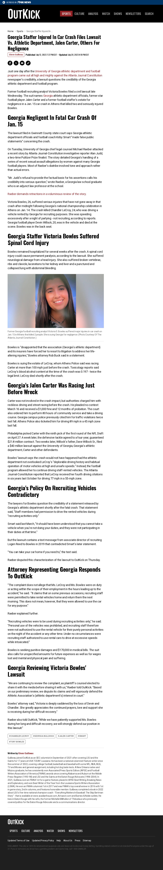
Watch (106, 14)
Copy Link (28, 63)
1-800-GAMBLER (79, 849)
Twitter (16, 63)
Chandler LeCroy (19, 736)
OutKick (24, 14)
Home (11, 31)
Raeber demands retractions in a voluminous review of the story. (47, 194)
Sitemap (87, 840)
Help (59, 840)
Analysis (93, 14)
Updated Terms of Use (18, 840)
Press (77, 840)
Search (149, 14)
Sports (66, 14)
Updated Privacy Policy (43, 840)
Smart (82, 736)
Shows (118, 14)
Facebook (10, 63)
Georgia (48, 95)
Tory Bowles (17, 742)
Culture (79, 14)
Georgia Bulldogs (44, 736)
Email (22, 63)
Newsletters (133, 14)
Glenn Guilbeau (16, 55)
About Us (67, 840)
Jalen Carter (66, 736)
